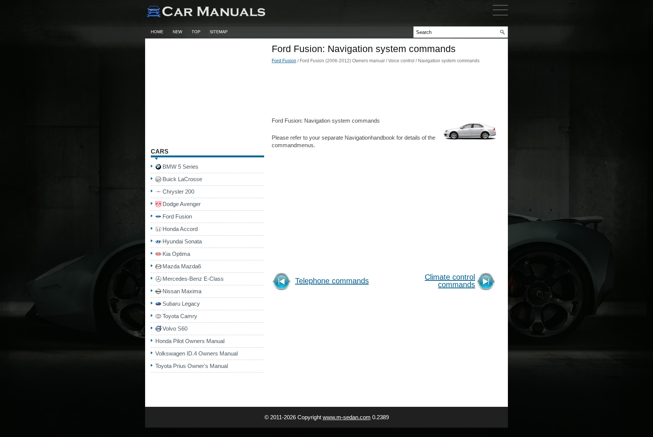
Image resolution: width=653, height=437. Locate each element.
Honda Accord (180, 229)
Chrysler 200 (178, 191)
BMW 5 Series (180, 166)
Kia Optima (176, 254)
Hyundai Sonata (182, 241)
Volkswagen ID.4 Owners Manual (196, 353)
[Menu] (500, 17)
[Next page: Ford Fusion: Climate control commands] (487, 282)
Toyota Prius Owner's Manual (191, 366)
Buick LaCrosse (182, 179)
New (177, 31)
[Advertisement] (385, 92)
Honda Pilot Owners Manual (189, 341)
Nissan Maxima (181, 291)
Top (196, 31)
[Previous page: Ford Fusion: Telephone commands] (283, 282)
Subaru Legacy (181, 303)
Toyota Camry (179, 316)
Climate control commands (450, 281)
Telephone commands (332, 281)
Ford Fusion (284, 60)
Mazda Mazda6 (181, 266)
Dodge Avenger (181, 204)
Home (157, 31)
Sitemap (218, 31)
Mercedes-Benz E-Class (193, 278)
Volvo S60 (174, 328)
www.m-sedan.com (347, 417)
